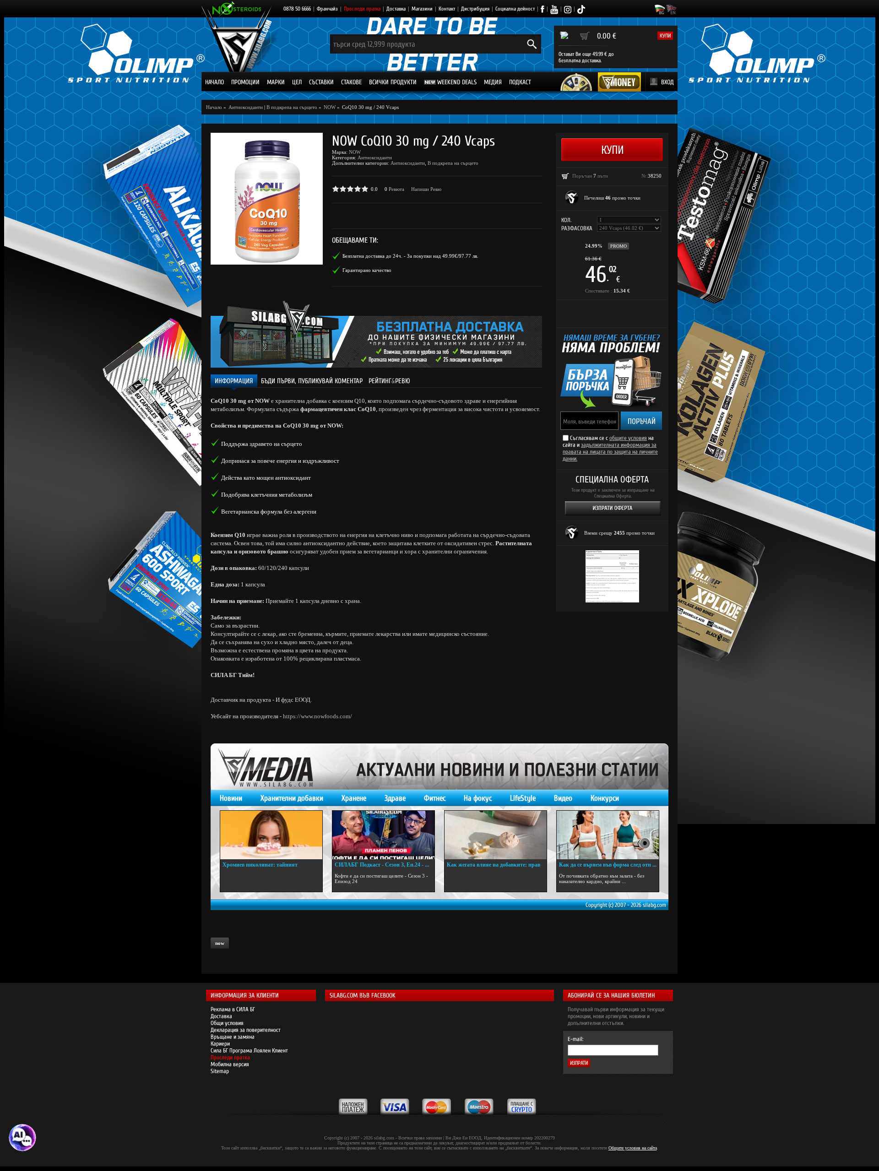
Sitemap (220, 1071)
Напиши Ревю (426, 189)
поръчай (642, 421)
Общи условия (227, 1022)
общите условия (628, 437)
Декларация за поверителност (246, 1029)
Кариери (220, 1043)
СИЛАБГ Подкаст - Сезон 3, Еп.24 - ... (382, 865)
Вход (667, 82)
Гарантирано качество (366, 270)
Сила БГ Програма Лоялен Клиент (249, 1050)
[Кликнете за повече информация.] (572, 197)
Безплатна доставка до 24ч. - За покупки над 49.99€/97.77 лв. (410, 256)
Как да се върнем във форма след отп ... (608, 865)
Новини (231, 798)
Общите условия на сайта (632, 1147)
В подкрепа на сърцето (291, 107)
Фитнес (434, 798)
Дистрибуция (475, 8)
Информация (234, 381)
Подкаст (520, 82)
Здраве (395, 798)
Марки (276, 82)
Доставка (396, 8)
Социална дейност (515, 8)
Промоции (245, 82)
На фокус (478, 798)
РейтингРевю (389, 381)
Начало (214, 82)
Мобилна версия (230, 1064)
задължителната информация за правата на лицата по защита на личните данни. (610, 451)
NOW (355, 152)
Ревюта (396, 189)
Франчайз (327, 8)
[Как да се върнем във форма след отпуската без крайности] (608, 835)
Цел (297, 82)
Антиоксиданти (375, 157)
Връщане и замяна (233, 1036)
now (219, 943)
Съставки (321, 82)
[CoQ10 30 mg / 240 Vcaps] (267, 199)
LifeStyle (523, 798)
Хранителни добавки (291, 798)
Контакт (447, 8)
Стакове (351, 82)
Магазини (422, 8)
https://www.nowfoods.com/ (317, 716)
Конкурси (605, 798)
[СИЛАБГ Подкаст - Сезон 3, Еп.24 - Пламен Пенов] (383, 835)
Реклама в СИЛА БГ (233, 1009)
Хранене (354, 798)
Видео (563, 798)
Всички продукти (393, 82)
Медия (493, 82)
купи (665, 36)
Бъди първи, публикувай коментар (312, 381)
